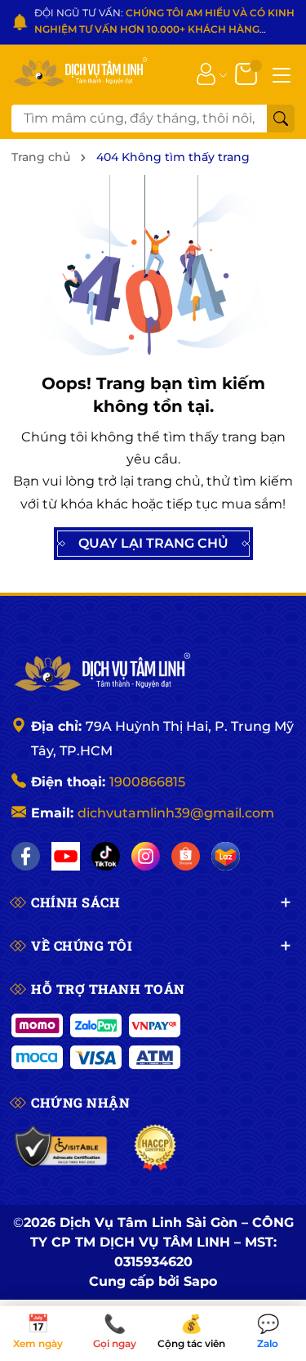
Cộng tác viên (191, 1332)
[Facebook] (25, 856)
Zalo (268, 1332)
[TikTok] (105, 856)
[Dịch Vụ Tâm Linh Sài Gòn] (79, 73)
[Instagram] (145, 856)
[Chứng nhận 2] (155, 1147)
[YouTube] (65, 856)
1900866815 (147, 782)
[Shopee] (185, 856)
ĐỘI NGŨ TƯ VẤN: (164, 22)
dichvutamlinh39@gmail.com (176, 813)
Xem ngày (38, 1332)
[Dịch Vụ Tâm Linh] (101, 673)
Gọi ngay (114, 1332)
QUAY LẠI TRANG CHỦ (153, 543)
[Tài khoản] (206, 72)
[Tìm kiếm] (281, 118)
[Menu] (281, 73)
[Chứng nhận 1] (61, 1147)
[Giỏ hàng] (247, 72)
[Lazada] (225, 856)
